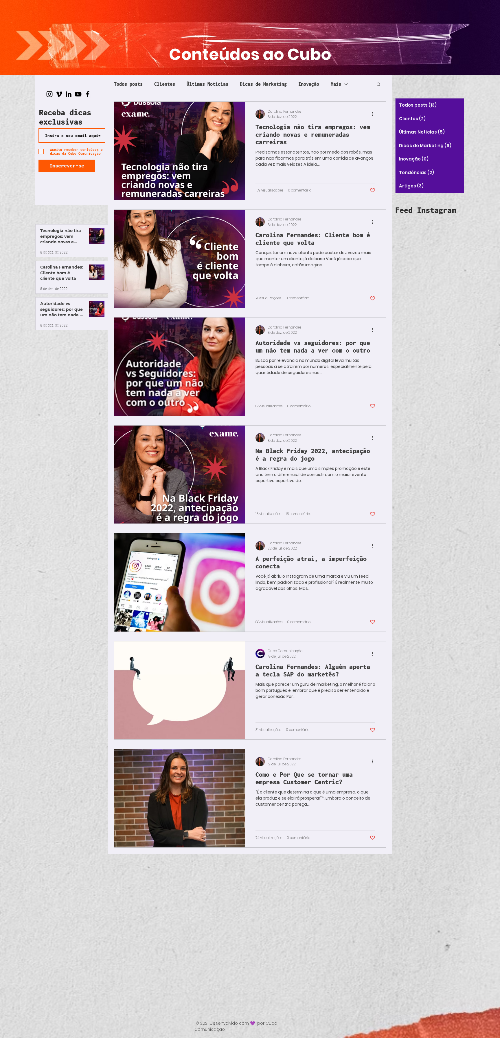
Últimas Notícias (207, 84)
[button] (378, 85)
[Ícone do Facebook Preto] (88, 94)
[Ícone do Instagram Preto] (49, 94)
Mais (336, 84)
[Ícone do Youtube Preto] (78, 94)
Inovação (308, 84)
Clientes (164, 84)
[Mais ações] (374, 114)
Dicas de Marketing (263, 84)
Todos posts (128, 84)
